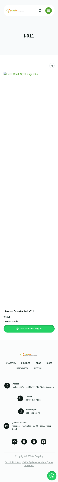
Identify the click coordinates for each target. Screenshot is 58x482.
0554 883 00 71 (33, 413)
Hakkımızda (22, 368)
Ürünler (25, 363)
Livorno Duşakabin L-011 (19, 311)
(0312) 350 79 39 (33, 400)
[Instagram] (34, 442)
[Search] (40, 10)
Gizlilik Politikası (13, 462)
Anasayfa (11, 363)
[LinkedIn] (44, 442)
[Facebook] (14, 442)
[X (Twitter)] (24, 442)
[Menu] (48, 10)
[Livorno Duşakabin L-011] (29, 188)
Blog (38, 363)
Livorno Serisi (11, 322)
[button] (51, 475)
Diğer (49, 363)
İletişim (37, 368)
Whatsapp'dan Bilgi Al (30, 328)
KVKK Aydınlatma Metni (34, 462)
